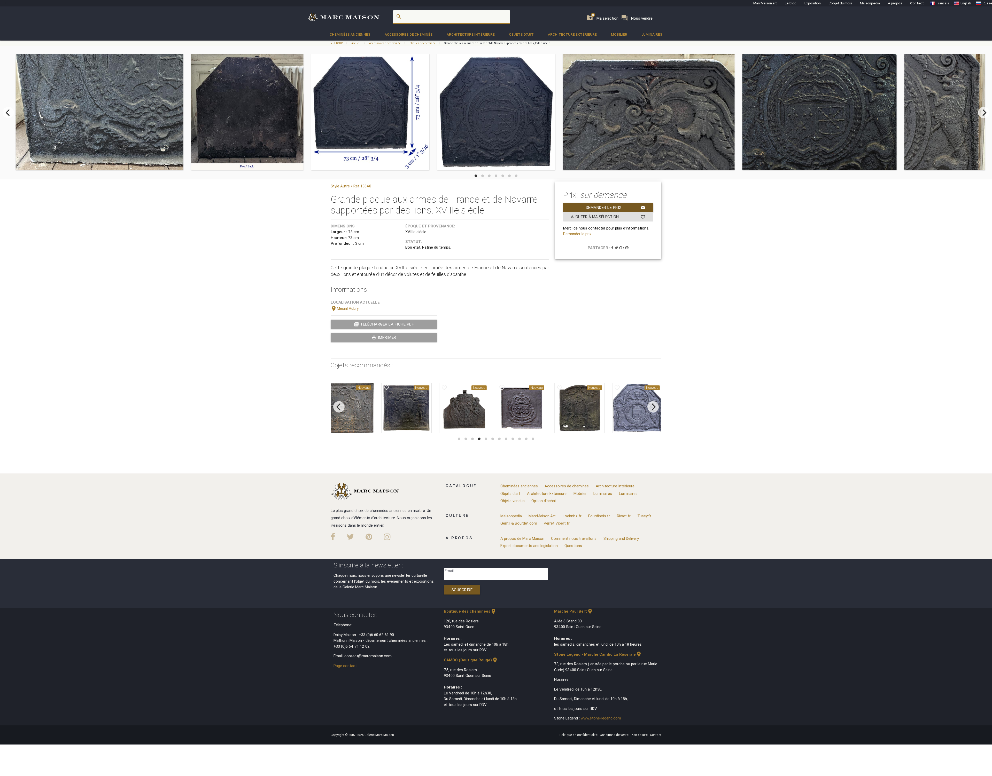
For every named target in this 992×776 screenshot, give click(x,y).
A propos (895, 3)
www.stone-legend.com (601, 718)
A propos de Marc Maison (522, 538)
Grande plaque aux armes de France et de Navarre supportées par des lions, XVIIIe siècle (497, 43)
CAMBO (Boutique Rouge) (471, 660)
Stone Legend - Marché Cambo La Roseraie (598, 654)
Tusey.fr (644, 515)
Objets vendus (512, 500)
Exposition (812, 3)
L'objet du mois (840, 3)
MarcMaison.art (765, 3)
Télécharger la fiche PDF (384, 324)
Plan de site (639, 735)
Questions (573, 545)
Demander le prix (616, 207)
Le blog (790, 3)
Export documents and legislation (529, 545)
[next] (983, 112)
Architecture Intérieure (471, 34)
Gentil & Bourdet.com (518, 523)
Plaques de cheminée (422, 43)
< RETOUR (337, 43)
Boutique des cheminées (470, 611)
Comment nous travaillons (573, 538)
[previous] (8, 112)
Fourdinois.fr (599, 515)
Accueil (356, 43)
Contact (917, 3)
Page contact (345, 665)
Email (449, 570)
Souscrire (462, 589)
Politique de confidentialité (579, 735)
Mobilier (619, 34)
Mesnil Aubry (345, 308)
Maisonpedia (870, 3)
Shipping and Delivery (621, 538)
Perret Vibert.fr (557, 523)
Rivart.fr (624, 515)
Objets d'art (521, 34)
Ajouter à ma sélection (608, 216)
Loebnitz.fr (572, 515)
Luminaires (651, 34)
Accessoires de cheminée (408, 34)
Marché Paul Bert (573, 611)
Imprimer (383, 337)
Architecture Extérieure (572, 34)
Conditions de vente (614, 735)
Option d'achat (543, 500)
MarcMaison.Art (542, 515)
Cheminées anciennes (350, 34)
